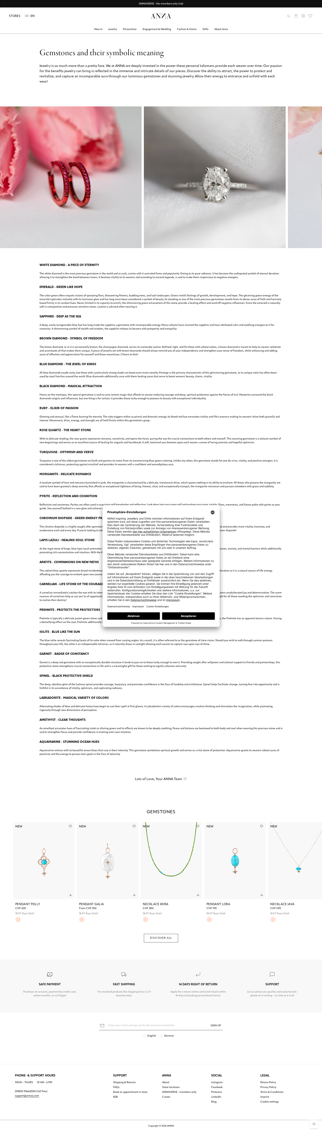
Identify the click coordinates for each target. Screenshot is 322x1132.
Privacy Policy (268, 1087)
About (165, 1082)
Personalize (130, 29)
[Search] (289, 16)
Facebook (216, 1087)
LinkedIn (216, 1097)
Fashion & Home (187, 29)
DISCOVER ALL (161, 938)
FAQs (116, 1087)
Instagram (217, 1082)
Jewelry (112, 29)
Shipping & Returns (124, 1082)
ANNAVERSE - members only (179, 1092)
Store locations (171, 1087)
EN (33, 16)
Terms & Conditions (271, 1092)
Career (166, 1097)
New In (98, 29)
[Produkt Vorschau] (71, 895)
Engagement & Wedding (157, 29)
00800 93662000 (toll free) (31, 1091)
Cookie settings (269, 1102)
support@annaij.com (27, 1096)
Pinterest (216, 1092)
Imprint (264, 1097)
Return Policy (268, 1082)
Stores (14, 16)
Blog (214, 1102)
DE (27, 16)
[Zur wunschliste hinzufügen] (70, 826)
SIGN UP (216, 1025)
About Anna (221, 29)
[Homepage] (161, 15)
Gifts (205, 29)
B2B (115, 1097)
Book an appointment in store (130, 1092)
